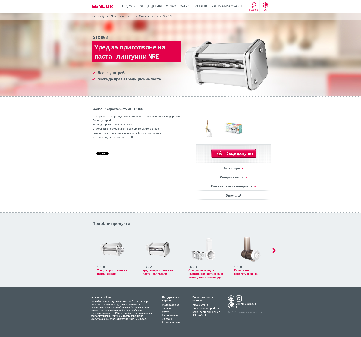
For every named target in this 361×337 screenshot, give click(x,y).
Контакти (200, 6)
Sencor (95, 16)
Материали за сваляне (227, 6)
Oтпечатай (233, 195)
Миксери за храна (150, 16)
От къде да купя (151, 6)
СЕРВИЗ (171, 6)
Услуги (166, 311)
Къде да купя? (239, 153)
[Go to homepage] (103, 6)
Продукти (128, 6)
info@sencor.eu (200, 304)
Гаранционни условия (170, 316)
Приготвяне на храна (124, 16)
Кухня (105, 16)
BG (265, 9)
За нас (184, 6)
